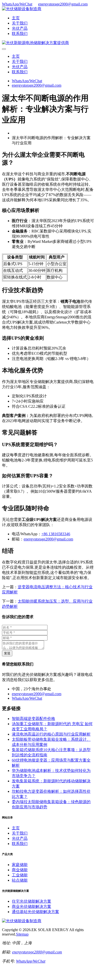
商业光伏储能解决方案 (31, 906)
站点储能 (20, 880)
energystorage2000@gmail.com (63, 4)
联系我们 (20, 33)
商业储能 (20, 870)
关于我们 (20, 23)
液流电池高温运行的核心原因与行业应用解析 (51, 734)
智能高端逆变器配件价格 (33, 718)
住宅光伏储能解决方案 (31, 901)
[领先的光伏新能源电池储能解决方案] (35, 43)
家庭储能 (20, 865)
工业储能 (20, 875)
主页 (16, 18)
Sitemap (22, 934)
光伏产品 (20, 28)
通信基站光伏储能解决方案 (35, 912)
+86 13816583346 (55, 534)
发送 (7, 653)
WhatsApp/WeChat (17, 4)
